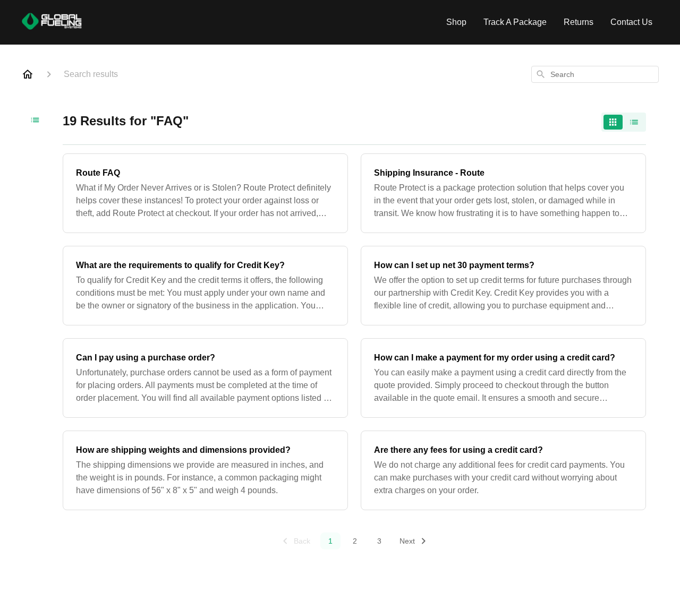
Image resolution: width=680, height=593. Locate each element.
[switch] (623, 122)
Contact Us (631, 22)
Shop (456, 22)
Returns (578, 22)
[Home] (27, 74)
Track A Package (515, 22)
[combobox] (595, 74)
